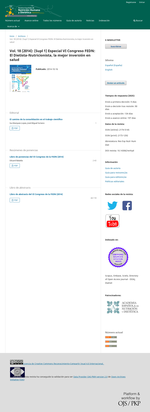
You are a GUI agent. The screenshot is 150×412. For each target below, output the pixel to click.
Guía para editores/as (116, 177)
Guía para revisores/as (116, 172)
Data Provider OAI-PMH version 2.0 (90, 376)
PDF (16, 128)
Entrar (142, 2)
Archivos (21, 36)
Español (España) (113, 65)
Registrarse (131, 2)
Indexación (104, 20)
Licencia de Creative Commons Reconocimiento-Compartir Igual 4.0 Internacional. (63, 363)
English (108, 69)
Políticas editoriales (114, 181)
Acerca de (12, 26)
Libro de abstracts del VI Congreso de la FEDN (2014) (36, 194)
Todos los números (52, 20)
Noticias (90, 20)
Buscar (139, 20)
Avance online (31, 20)
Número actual (12, 20)
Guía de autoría (74, 20)
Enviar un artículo (115, 83)
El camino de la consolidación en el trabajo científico (36, 119)
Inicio (12, 36)
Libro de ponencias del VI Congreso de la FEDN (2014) (37, 156)
